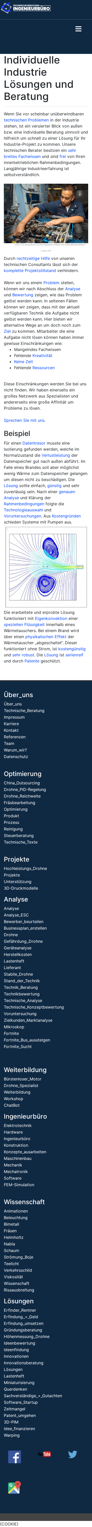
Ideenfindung (16, 1349)
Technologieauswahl (23, 509)
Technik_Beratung (21, 987)
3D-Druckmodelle (21, 888)
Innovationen (16, 1356)
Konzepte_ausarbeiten (25, 1151)
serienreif (74, 654)
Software (12, 1178)
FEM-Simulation (19, 1184)
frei (63, 156)
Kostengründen (66, 515)
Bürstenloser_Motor (22, 1078)
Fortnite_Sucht (18, 1046)
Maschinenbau (17, 1158)
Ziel (7, 331)
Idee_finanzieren (19, 1428)
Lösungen (19, 1301)
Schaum (11, 1250)
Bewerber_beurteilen (23, 921)
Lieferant (12, 967)
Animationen (16, 1211)
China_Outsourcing (22, 782)
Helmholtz (14, 1237)
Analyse (72, 288)
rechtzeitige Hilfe (33, 258)
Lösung (11, 485)
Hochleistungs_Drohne (25, 868)
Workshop (13, 1098)
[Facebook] (14, 1461)
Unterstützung (17, 881)
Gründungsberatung (23, 1329)
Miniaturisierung (19, 1382)
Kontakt (11, 730)
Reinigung (13, 828)
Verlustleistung (56, 455)
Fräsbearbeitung (19, 802)
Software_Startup (21, 1402)
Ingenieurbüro (25, 1116)
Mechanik (13, 1164)
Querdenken (15, 1389)
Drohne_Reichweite (22, 796)
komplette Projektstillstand (30, 270)
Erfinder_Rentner (20, 1310)
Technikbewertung (22, 993)
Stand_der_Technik (22, 980)
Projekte (16, 859)
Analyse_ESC (16, 914)
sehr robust (23, 654)
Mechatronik (16, 1171)
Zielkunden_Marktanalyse (28, 1020)
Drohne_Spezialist (21, 1085)
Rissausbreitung (19, 1289)
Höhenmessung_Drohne (27, 1336)
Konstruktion (16, 1145)
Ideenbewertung (19, 1343)
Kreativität (42, 355)
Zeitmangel (14, 1408)
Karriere (11, 723)
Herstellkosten (18, 954)
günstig (54, 485)
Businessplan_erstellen (25, 928)
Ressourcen (43, 367)
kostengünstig (72, 648)
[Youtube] (44, 1455)
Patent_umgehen (20, 1415)
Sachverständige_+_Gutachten (33, 1395)
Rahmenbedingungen (24, 503)
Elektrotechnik (18, 1125)
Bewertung (22, 294)
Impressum (14, 717)
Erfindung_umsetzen (23, 1323)
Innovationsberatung (23, 1362)
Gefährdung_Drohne (23, 941)
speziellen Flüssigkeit (24, 624)
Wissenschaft (24, 1202)
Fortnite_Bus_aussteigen (27, 1039)
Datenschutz (16, 756)
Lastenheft (14, 961)
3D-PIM (11, 1422)
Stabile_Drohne (18, 974)
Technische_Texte (21, 842)
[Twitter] (72, 1456)
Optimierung (22, 774)
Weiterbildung (25, 1070)
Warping (12, 1435)
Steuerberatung (19, 835)
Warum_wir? (15, 749)
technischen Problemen (26, 119)
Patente (32, 660)
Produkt (11, 815)
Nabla (9, 1243)
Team (9, 743)
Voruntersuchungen (22, 515)
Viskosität (13, 1276)
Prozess (11, 822)
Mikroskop (14, 1026)
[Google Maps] (14, 1492)
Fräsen (10, 1230)
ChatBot (12, 1105)
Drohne (11, 934)
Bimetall (11, 1224)
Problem (51, 282)
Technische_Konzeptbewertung (34, 1007)
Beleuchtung (16, 1217)
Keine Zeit (23, 361)
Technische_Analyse (23, 1000)
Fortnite (11, 1033)
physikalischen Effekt (45, 636)
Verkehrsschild (18, 1270)
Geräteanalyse (17, 947)
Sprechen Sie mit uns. (24, 420)
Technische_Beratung (24, 710)
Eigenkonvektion (51, 618)
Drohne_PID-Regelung (25, 789)
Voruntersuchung (20, 1013)
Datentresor (33, 443)
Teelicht (11, 1263)
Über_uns (18, 695)
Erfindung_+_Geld (21, 1316)
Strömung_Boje (18, 1257)
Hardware (13, 1132)
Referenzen (15, 736)
